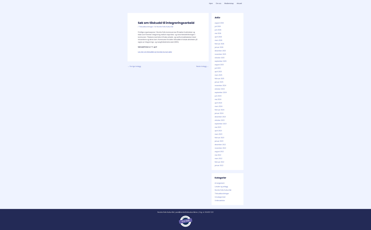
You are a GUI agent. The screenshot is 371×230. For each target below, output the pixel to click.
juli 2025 (218, 68)
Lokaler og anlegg (221, 186)
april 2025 (218, 71)
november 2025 (220, 54)
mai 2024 (218, 99)
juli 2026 (218, 26)
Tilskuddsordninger (146, 27)
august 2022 (219, 151)
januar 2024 (219, 113)
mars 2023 (218, 134)
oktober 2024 (219, 89)
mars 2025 (218, 75)
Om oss (218, 3)
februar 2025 (219, 78)
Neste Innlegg (202, 66)
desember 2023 (220, 117)
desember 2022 (220, 144)
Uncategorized (220, 197)
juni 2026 (218, 30)
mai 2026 (218, 33)
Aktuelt (239, 3)
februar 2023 (219, 138)
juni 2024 (218, 96)
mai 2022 (218, 155)
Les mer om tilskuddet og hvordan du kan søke (155, 52)
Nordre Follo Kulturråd (223, 190)
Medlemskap (229, 3)
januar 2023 (219, 141)
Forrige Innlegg (134, 66)
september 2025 (220, 61)
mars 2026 (218, 40)
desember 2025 (220, 51)
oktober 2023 (219, 120)
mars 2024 (218, 106)
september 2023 (220, 124)
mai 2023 (218, 127)
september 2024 (220, 92)
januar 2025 (219, 82)
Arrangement (219, 183)
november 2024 (220, 85)
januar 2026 (219, 47)
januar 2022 (219, 165)
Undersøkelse (220, 200)
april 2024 (218, 103)
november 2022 (220, 148)
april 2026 (218, 37)
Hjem (211, 3)
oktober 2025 (219, 58)
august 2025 (219, 65)
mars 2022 (218, 158)
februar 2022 (219, 162)
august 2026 (219, 23)
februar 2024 (219, 110)
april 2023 (218, 131)
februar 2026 (219, 44)
